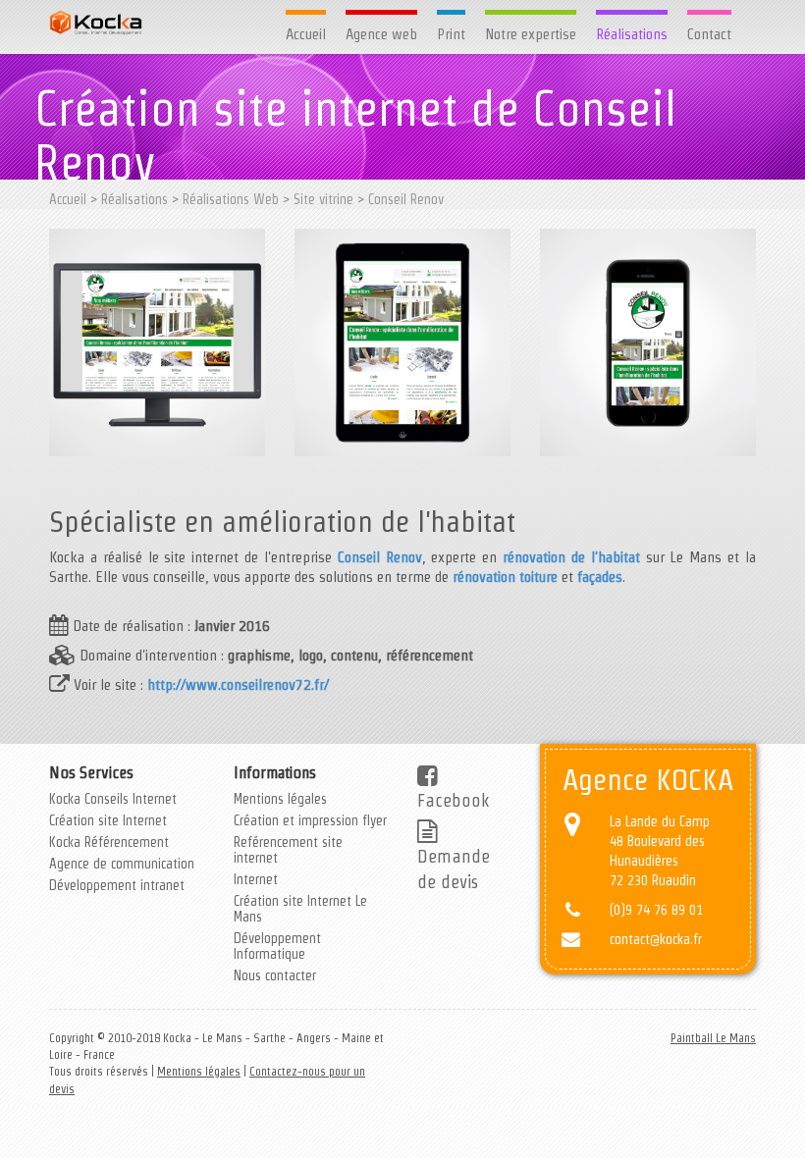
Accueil (306, 34)
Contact (709, 34)
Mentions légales (280, 799)
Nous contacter (275, 975)
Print (451, 34)
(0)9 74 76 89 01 (656, 910)
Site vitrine (323, 199)
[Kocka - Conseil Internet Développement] (95, 22)
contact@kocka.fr (656, 939)
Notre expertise (530, 34)
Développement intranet (117, 885)
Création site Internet (108, 820)
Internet (256, 879)
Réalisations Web (231, 199)
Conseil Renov (406, 199)
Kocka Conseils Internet (113, 799)
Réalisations (632, 34)
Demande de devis (453, 868)
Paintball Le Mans (713, 1037)
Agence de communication (121, 863)
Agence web (381, 34)
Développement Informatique (277, 946)
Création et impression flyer (310, 820)
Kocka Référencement (109, 842)
